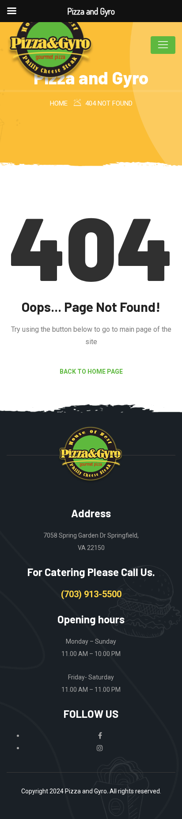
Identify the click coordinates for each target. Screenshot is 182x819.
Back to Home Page (91, 371)
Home (59, 103)
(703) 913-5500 (91, 594)
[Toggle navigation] (163, 45)
